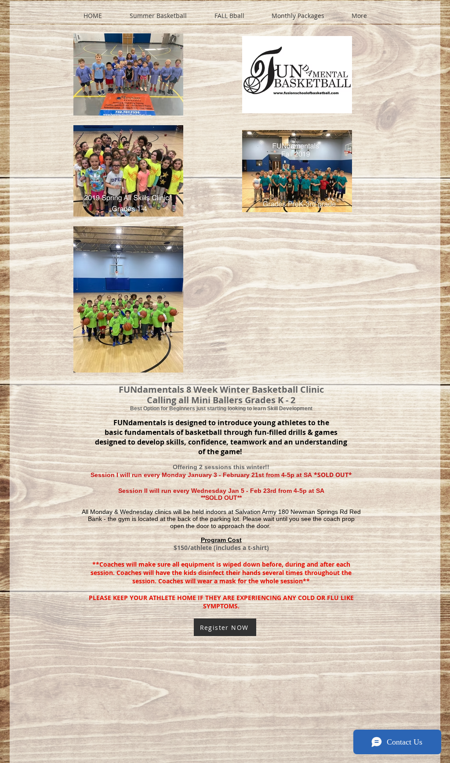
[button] (158, 12)
